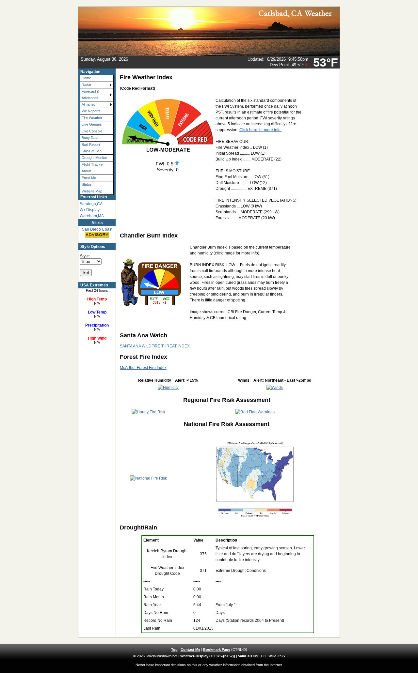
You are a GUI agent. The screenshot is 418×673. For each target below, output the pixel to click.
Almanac (88, 104)
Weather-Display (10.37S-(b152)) (208, 656)
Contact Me (190, 649)
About (86, 171)
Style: (85, 256)
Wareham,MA (92, 216)
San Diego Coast (97, 229)
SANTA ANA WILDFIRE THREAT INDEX (155, 346)
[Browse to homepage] (209, 54)
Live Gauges (92, 124)
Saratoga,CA (91, 204)
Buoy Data (90, 138)
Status (87, 184)
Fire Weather (92, 118)
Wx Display (90, 209)
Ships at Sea (92, 151)
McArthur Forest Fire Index (143, 367)
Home (86, 78)
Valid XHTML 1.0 (251, 656)
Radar (86, 85)
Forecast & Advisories (90, 94)
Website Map (92, 191)
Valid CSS (276, 656)
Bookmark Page (216, 649)
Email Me (89, 178)
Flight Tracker (93, 164)
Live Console (92, 131)
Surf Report (91, 144)
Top (174, 649)
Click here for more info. (260, 130)
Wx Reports (91, 111)
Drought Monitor (94, 158)
